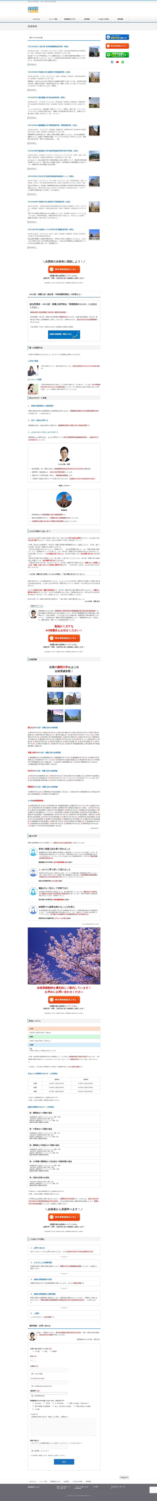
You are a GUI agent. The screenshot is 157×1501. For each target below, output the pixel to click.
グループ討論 (44, 50)
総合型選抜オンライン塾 (60, 53)
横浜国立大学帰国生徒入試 (47, 157)
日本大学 (36, 182)
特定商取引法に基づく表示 (118, 1487)
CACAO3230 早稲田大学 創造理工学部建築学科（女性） (49, 72)
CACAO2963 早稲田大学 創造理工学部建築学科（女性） (49, 202)
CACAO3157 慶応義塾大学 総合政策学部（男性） (47, 97)
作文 (68, 180)
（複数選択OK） (60, 1405)
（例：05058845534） (38, 1393)
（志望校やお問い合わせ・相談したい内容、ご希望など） (49, 1415)
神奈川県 (60, 104)
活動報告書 (50, 53)
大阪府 (75, 155)
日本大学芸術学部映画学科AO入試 (48, 182)
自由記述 (80, 104)
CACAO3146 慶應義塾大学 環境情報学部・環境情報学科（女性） (53, 125)
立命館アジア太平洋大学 (79, 233)
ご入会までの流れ (77, 1481)
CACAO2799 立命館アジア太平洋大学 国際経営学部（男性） (51, 229)
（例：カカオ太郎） (37, 1370)
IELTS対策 (41, 155)
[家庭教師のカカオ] (33, 10)
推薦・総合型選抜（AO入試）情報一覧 (63, 1487)
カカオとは (32, 1481)
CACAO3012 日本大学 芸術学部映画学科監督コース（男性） (51, 176)
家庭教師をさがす (55, 1481)
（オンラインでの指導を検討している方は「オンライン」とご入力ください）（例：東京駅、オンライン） (56, 1446)
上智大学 (60, 50)
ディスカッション (58, 155)
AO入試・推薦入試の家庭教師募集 (81, 1487)
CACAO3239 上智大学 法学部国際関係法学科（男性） (49, 46)
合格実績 (66, 1481)
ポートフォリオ (53, 50)
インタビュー (49, 155)
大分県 (51, 233)
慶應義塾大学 (74, 101)
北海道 (57, 76)
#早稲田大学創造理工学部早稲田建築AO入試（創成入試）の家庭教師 (56, 206)
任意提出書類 (59, 101)
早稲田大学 (70, 76)
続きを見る (32, 64)
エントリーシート (43, 180)
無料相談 (88, 1481)
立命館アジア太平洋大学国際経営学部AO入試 (39, 236)
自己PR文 (78, 182)
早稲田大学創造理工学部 (51, 208)
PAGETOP (124, 1477)
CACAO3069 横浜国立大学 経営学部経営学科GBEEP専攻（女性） (53, 151)
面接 (69, 53)
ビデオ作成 (42, 101)
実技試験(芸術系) (75, 180)
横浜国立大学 (36, 157)
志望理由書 (38, 53)
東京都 (44, 53)
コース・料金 (43, 1481)
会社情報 (95, 1487)
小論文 (32, 53)
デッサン (43, 76)
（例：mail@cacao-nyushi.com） (41, 1382)
